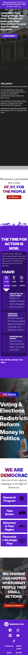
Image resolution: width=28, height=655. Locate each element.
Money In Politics (12, 435)
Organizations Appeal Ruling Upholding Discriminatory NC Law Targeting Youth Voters (14, 110)
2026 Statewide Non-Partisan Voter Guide (14, 87)
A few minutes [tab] (7, 283)
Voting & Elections (12, 407)
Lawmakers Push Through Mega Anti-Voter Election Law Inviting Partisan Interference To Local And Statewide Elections (13, 21)
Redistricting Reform (14, 421)
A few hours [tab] (14, 283)
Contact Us (9, 646)
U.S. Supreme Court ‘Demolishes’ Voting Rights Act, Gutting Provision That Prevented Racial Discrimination (13, 103)
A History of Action (14, 605)
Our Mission (14, 197)
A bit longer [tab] (22, 283)
